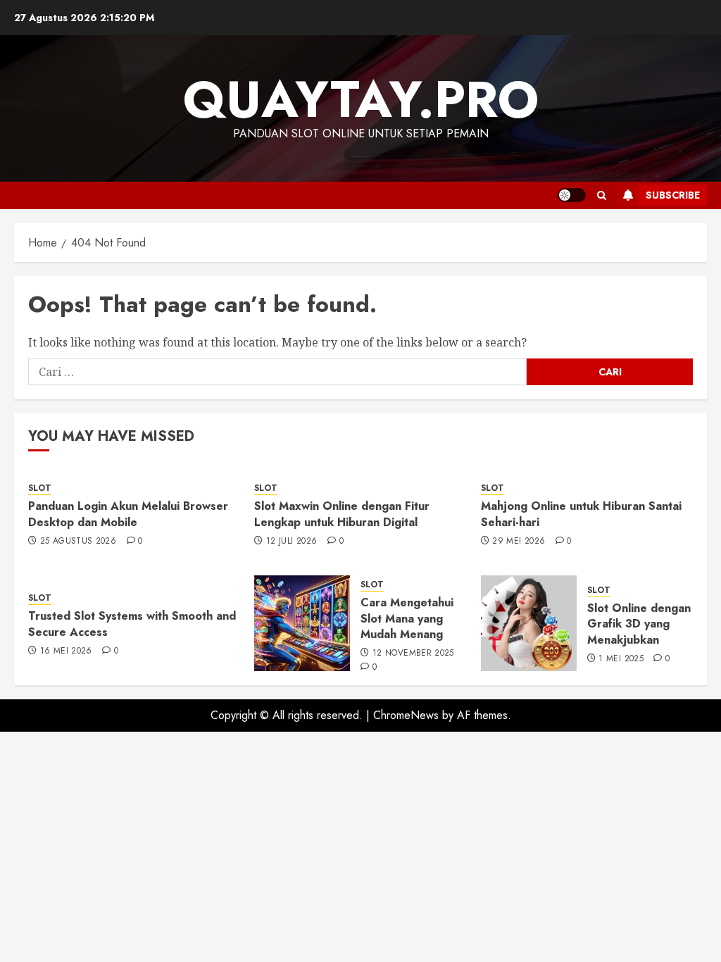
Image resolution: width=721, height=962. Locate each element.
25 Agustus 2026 (78, 541)
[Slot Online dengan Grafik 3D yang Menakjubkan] (529, 623)
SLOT (39, 488)
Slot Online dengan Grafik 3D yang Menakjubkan (639, 624)
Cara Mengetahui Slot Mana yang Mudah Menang (406, 618)
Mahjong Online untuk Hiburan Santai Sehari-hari (581, 514)
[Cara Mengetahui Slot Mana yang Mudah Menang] (302, 623)
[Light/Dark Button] (572, 195)
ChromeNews (406, 715)
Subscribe (673, 195)
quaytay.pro (361, 99)
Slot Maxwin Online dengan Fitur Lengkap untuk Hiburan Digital (342, 514)
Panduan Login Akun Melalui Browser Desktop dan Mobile (128, 514)
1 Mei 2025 (621, 659)
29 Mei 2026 (518, 541)
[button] (601, 195)
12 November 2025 (413, 653)
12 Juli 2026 (291, 541)
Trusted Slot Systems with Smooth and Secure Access (132, 623)
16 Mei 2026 (66, 651)
